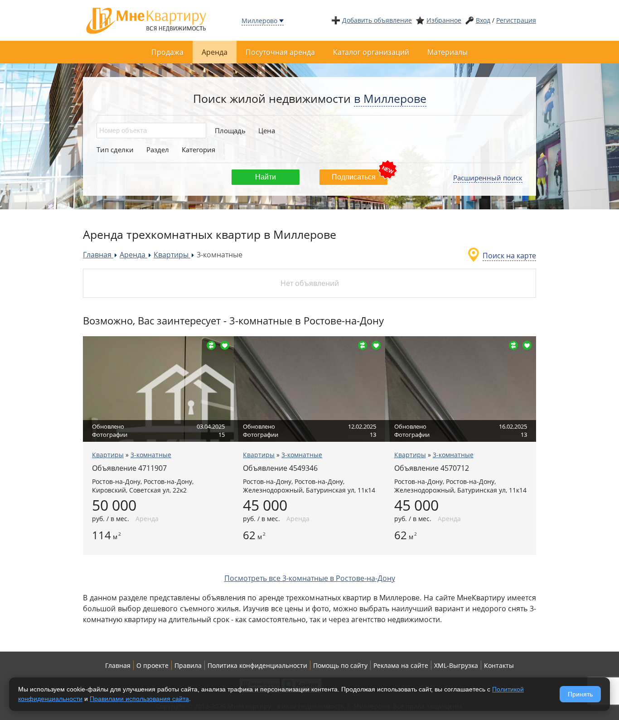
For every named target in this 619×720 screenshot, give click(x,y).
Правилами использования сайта (139, 698)
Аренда (214, 52)
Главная (118, 665)
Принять (580, 694)
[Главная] (146, 19)
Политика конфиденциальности (257, 665)
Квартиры (108, 454)
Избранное (443, 20)
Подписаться (354, 177)
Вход (483, 20)
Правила (188, 665)
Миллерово (259, 20)
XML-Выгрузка (456, 665)
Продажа (167, 52)
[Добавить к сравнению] (211, 345)
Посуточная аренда (280, 52)
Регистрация (516, 20)
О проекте (152, 665)
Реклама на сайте (400, 665)
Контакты (499, 665)
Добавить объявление (377, 20)
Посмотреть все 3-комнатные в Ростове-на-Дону (309, 578)
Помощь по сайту (340, 665)
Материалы (447, 52)
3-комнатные (151, 454)
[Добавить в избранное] (224, 345)
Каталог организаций (371, 52)
